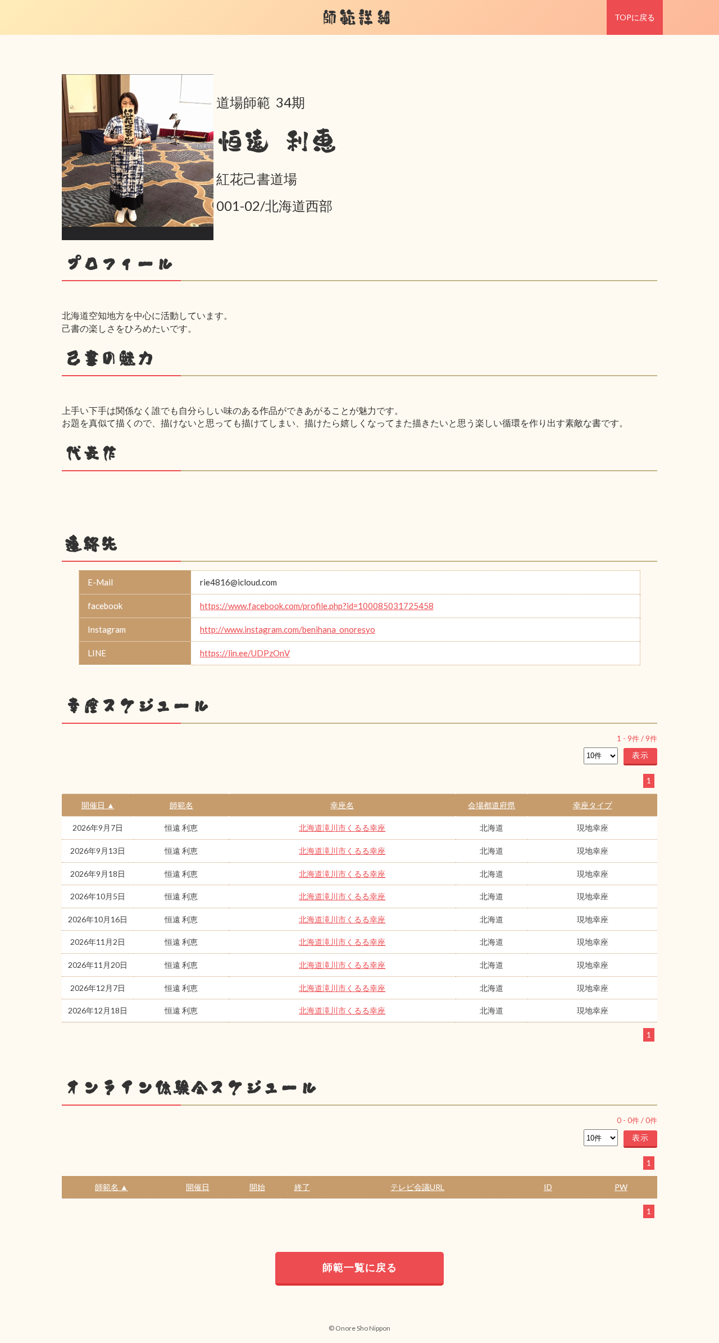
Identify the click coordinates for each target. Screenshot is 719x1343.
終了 (302, 1187)
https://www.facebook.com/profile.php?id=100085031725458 (317, 606)
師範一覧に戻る (359, 1267)
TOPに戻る (635, 17)
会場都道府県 (491, 805)
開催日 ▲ (98, 805)
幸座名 (342, 805)
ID (548, 1187)
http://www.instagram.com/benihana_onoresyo (287, 629)
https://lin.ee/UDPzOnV (245, 653)
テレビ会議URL (417, 1187)
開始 (257, 1187)
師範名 (181, 805)
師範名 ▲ (111, 1187)
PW (621, 1187)
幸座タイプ (592, 805)
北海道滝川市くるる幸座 (342, 827)
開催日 (198, 1187)
